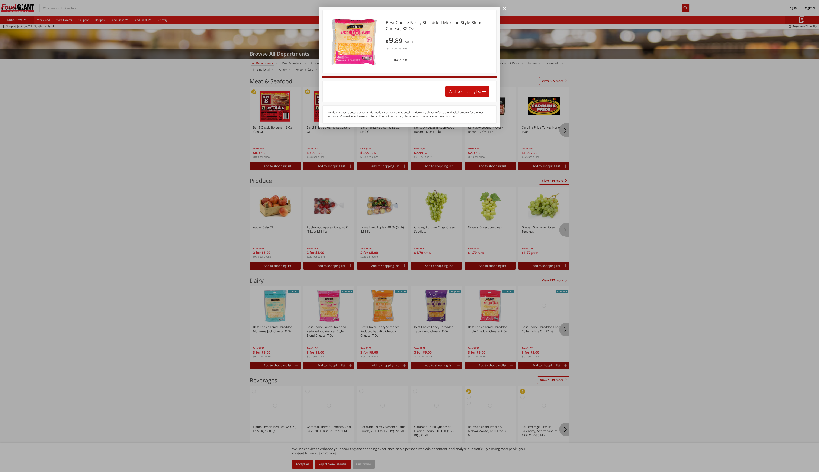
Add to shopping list (465, 91)
